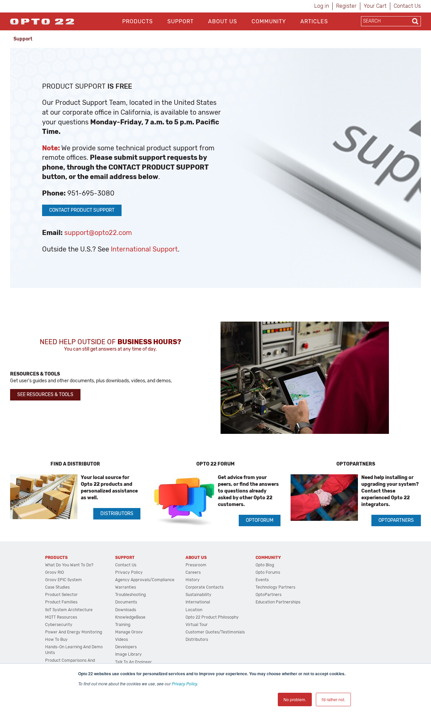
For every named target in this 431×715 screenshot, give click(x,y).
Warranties (125, 587)
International (198, 602)
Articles (314, 21)
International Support (144, 249)
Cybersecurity (58, 624)
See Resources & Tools (45, 394)
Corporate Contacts (205, 587)
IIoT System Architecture (69, 609)
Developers (126, 647)
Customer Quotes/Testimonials (215, 632)
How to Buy (56, 639)
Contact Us (407, 6)
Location (194, 609)
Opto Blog (265, 565)
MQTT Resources (61, 617)
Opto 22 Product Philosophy (212, 617)
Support (180, 21)
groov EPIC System (63, 579)
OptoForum (259, 520)
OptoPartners (396, 520)
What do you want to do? (69, 565)
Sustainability (198, 594)
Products (137, 21)
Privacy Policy (184, 683)
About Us (222, 21)
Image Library (128, 654)
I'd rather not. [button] (333, 699)
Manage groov (129, 632)
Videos (121, 639)
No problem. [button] (295, 699)
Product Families (61, 602)
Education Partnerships (278, 602)
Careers (193, 572)
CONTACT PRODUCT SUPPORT (81, 210)
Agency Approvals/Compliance (144, 579)
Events (262, 579)
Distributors (116, 513)
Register (346, 6)
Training (122, 624)
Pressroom (196, 565)
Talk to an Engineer (133, 662)
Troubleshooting (130, 594)
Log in (321, 6)
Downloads (125, 609)
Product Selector (61, 594)
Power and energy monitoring (73, 632)
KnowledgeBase (130, 617)
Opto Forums (268, 572)
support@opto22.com (98, 233)
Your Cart (375, 6)
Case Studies (57, 587)
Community (269, 21)
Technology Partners (275, 587)
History (193, 579)
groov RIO (54, 572)
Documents (126, 602)
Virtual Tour (197, 624)
